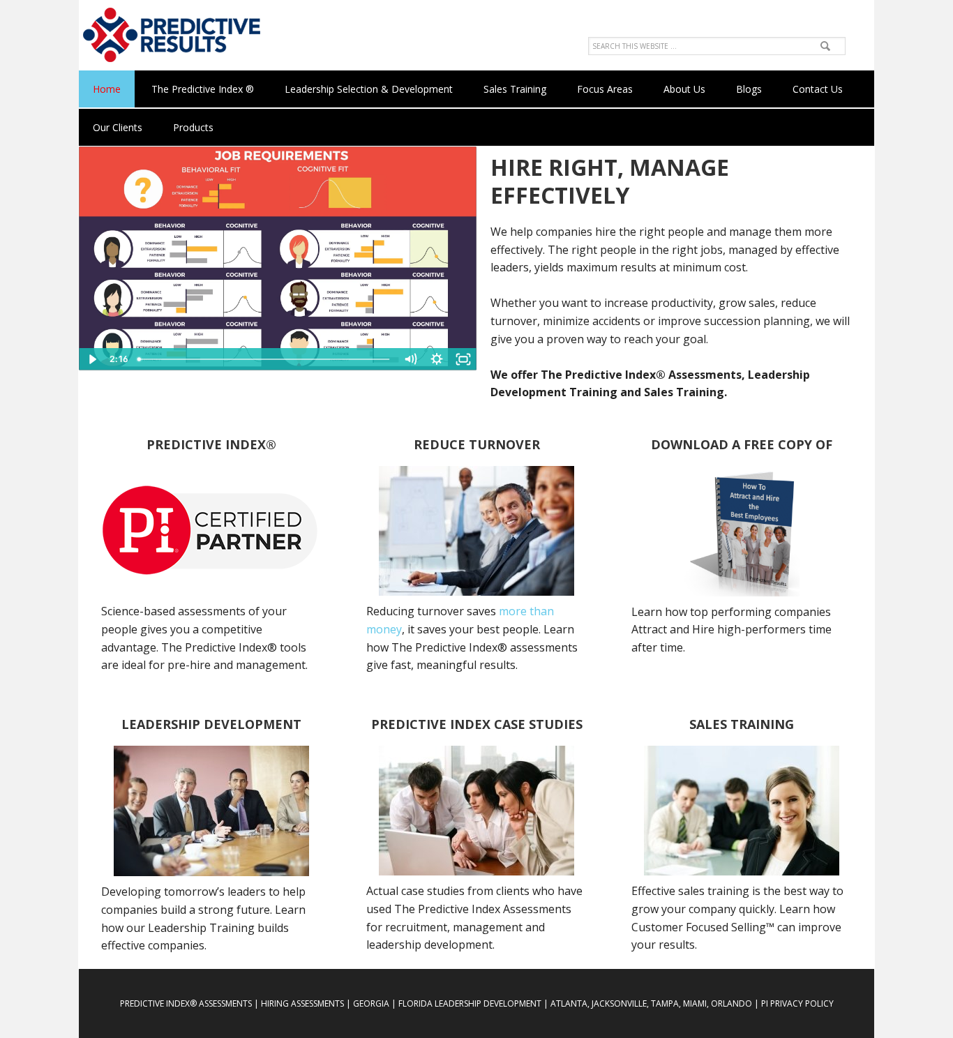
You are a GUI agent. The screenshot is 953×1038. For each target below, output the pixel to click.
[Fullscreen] (463, 359)
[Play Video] (92, 359)
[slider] (265, 359)
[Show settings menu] (436, 359)
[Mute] (410, 359)
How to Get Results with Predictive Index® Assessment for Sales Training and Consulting (169, 35)
